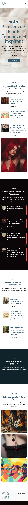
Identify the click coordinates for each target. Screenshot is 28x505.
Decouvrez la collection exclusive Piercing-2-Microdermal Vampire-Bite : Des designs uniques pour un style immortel (18, 129)
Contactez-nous (20, 497)
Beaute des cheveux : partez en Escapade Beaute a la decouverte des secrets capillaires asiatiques (17, 330)
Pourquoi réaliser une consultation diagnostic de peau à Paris (15, 208)
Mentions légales (21, 493)
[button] (25, 4)
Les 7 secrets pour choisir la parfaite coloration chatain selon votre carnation (15, 221)
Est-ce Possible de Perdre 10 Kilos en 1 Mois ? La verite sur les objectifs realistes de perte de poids (17, 315)
